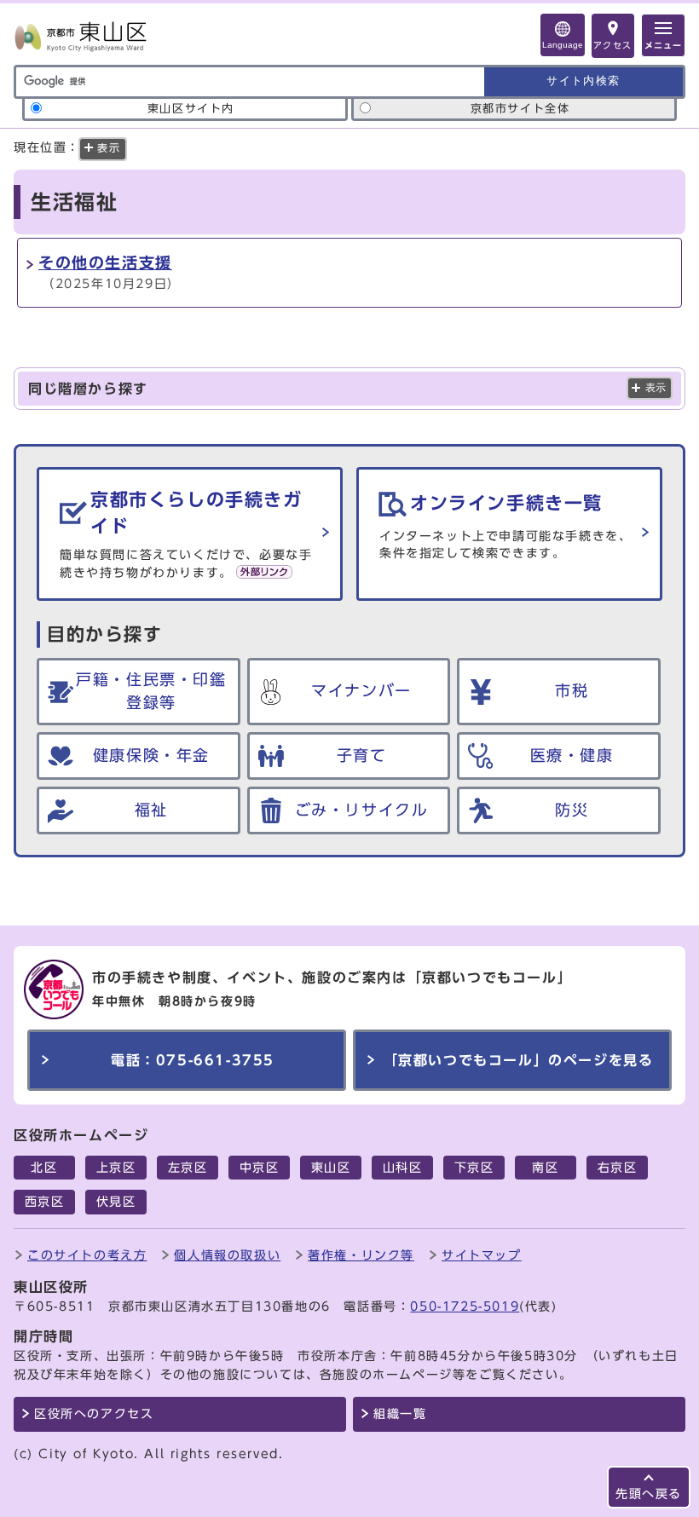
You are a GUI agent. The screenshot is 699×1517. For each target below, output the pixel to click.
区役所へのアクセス (93, 1414)
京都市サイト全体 (520, 108)
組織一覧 (399, 1414)
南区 (545, 1168)
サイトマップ (482, 1255)
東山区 (331, 1168)
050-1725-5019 (464, 1306)
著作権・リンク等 (361, 1255)
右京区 (618, 1168)
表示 (655, 388)
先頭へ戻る (648, 1493)
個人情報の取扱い (227, 1255)
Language (562, 44)
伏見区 (116, 1202)
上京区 (116, 1168)
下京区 (474, 1168)
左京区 (188, 1168)
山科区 (403, 1168)
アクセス (613, 45)
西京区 (45, 1202)
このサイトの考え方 (87, 1255)
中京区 (260, 1168)
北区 (44, 1168)
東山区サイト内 (190, 108)
